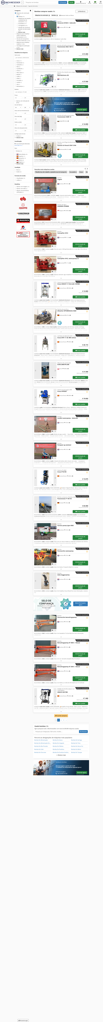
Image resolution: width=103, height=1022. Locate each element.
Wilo (18, 66)
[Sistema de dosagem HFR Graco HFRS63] (45, 397)
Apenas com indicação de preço (22, 101)
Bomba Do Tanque (76, 752)
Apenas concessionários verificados (23, 191)
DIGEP (19, 78)
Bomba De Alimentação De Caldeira (44, 743)
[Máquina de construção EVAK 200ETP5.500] (45, 370)
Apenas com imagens (23, 186)
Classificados (21, 178)
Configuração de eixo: (20, 133)
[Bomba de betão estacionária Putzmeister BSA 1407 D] (45, 53)
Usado (18, 171)
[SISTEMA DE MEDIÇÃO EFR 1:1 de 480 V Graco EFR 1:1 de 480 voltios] (45, 343)
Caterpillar (20, 64)
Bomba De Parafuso (58, 749)
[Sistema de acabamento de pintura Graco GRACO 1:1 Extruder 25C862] (45, 290)
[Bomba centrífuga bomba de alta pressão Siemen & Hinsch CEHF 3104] (45, 149)
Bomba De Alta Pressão (41, 746)
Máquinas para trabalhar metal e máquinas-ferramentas (23, 35)
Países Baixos (22, 154)
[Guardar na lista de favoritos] (87, 23)
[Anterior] (35, 29)
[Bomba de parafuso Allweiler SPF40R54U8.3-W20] (45, 316)
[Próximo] (55, 29)
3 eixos (18, 136)
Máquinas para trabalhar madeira (23, 43)
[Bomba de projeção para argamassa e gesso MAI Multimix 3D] (45, 79)
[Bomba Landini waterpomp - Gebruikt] (45, 424)
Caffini (19, 76)
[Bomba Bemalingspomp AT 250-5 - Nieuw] (45, 672)
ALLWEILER (20, 68)
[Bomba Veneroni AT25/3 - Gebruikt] (45, 29)
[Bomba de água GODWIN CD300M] (45, 212)
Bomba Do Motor (76, 749)
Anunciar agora (81, 109)
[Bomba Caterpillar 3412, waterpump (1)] (45, 264)
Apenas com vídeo (22, 188)
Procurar (63, 2)
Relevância (82, 11)
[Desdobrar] (61, 41)
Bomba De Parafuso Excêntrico (61, 752)
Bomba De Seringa (76, 740)
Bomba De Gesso (58, 740)
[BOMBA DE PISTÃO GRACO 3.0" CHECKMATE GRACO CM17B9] (45, 696)
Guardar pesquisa (61, 716)
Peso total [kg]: (18, 116)
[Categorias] (22, 2)
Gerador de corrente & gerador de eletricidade (24, 29)
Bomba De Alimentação (41, 740)
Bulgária (21, 162)
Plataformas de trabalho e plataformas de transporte (24, 20)
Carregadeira (23, 25)
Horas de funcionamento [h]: (22, 110)
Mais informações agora (80, 604)
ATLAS (19, 70)
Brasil (18, 145)
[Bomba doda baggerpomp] (45, 581)
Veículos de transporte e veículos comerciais (23, 39)
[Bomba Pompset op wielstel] (45, 451)
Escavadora (22, 23)
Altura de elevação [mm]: (21, 128)
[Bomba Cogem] (45, 185)
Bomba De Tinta (75, 743)
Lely (18, 84)
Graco (19, 60)
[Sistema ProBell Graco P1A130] (45, 477)
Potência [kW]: (18, 122)
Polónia (21, 160)
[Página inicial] (14, 6)
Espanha (21, 156)
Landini (19, 82)
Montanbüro (20, 86)
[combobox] (23, 151)
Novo (18, 170)
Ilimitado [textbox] (19, 151)
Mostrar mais (62, 755)
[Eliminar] (49, 15)
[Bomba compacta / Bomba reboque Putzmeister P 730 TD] (45, 504)
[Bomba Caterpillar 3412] (45, 239)
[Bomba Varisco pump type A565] (45, 531)
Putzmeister (20, 62)
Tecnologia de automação (23, 46)
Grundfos (20, 80)
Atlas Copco (20, 72)
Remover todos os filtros (67, 15)
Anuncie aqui (24, 1020)
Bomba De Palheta (58, 746)
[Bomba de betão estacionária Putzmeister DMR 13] (45, 123)
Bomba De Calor (39, 749)
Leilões (19, 180)
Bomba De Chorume (40, 752)
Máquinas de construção (23, 13)
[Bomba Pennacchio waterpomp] (45, 557)
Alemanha (22, 158)
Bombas (21, 16)
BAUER (19, 74)
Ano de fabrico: (18, 105)
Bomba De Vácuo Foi (77, 746)
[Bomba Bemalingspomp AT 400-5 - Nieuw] (45, 648)
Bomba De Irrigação (58, 743)
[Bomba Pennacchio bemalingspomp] (45, 623)
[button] (100, 2)
